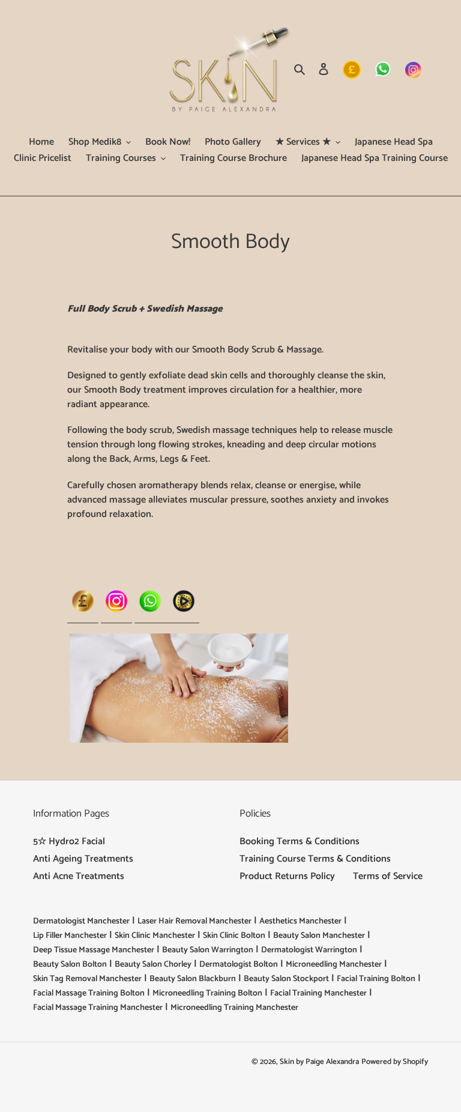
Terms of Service (388, 876)
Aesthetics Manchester (300, 921)
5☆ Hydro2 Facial (69, 841)
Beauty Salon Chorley (153, 964)
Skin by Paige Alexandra (319, 1062)
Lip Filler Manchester (70, 936)
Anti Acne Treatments (78, 876)
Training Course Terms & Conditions (315, 859)
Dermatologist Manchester (81, 921)
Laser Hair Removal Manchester (194, 921)
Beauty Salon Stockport (286, 979)
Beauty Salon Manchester (319, 936)
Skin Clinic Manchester (155, 936)
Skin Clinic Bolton (234, 936)
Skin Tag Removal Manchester (87, 979)
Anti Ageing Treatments (83, 859)
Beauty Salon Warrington (207, 950)
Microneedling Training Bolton (207, 993)
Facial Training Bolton (376, 979)
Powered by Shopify (394, 1062)
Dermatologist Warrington (309, 950)
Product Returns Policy (287, 876)
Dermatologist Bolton (238, 964)
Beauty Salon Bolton (70, 964)
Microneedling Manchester (334, 964)
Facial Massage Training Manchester (98, 1008)
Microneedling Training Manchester (234, 1008)
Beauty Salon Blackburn (192, 979)
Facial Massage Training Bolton (89, 993)
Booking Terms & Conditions (300, 841)
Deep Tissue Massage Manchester (93, 950)
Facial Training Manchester (318, 993)
